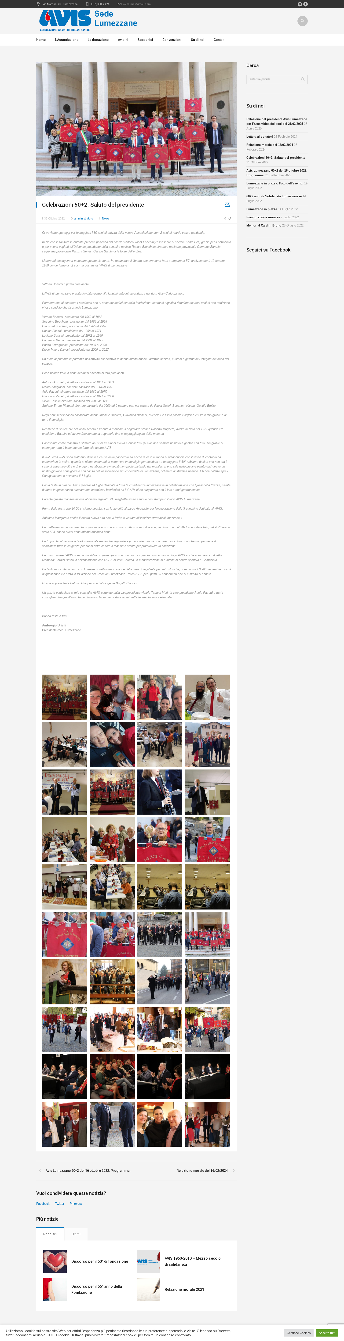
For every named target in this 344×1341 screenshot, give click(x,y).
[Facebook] (305, 4)
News (105, 218)
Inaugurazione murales (263, 217)
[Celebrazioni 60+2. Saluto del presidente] (136, 128)
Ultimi (76, 1234)
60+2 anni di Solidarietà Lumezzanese (274, 196)
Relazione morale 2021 (184, 1289)
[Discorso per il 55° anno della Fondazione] (55, 1289)
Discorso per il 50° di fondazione (99, 1261)
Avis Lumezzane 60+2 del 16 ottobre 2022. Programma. (88, 1170)
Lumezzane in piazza (261, 209)
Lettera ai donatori (259, 136)
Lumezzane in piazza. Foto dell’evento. (274, 183)
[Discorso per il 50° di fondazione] (55, 1261)
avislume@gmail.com (137, 4)
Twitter (59, 1203)
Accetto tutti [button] (327, 1333)
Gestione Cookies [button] (299, 1333)
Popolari (50, 1234)
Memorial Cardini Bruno (263, 225)
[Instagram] (299, 4)
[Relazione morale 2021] (148, 1289)
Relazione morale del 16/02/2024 (202, 1170)
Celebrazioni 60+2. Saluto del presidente (275, 157)
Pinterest (76, 1203)
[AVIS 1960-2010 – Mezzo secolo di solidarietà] (148, 1261)
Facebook (43, 1203)
